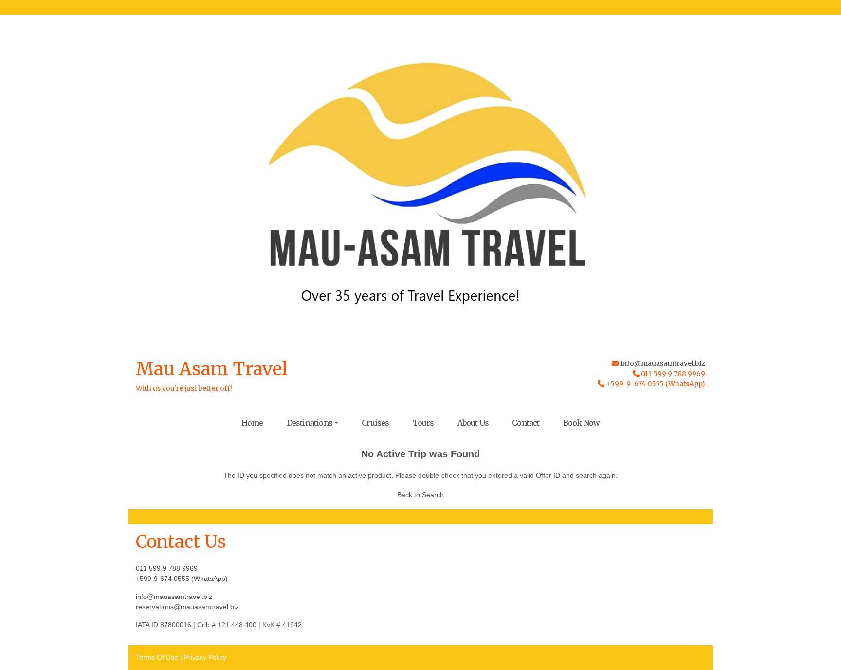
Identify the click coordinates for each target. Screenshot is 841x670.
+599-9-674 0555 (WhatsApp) (182, 578)
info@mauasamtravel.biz (662, 363)
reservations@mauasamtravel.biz (187, 607)
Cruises (375, 423)
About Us (473, 423)
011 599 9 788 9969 (167, 568)
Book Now (581, 423)
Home (252, 423)
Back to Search (420, 495)
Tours (423, 423)
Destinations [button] (309, 423)
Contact (525, 423)
